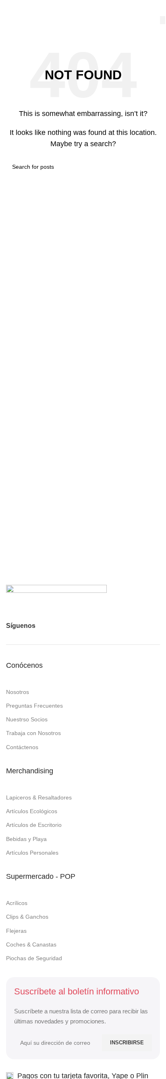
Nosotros (17, 692)
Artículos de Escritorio (34, 825)
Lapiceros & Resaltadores (39, 797)
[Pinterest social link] (73, 626)
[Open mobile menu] (9, 8)
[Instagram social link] (58, 626)
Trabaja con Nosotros (33, 733)
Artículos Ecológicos (31, 811)
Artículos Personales (32, 852)
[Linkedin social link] (87, 626)
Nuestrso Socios (27, 719)
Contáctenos (22, 747)
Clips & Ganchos (27, 916)
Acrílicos (16, 903)
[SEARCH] (162, 20)
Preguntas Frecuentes (34, 705)
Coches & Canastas (31, 944)
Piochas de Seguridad (34, 958)
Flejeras (16, 931)
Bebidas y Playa (26, 839)
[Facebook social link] (44, 626)
